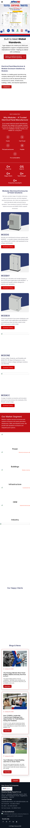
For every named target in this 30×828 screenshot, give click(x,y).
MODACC (5, 395)
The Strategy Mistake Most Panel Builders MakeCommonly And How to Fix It (14, 674)
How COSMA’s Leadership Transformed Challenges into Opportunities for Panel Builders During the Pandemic (13, 718)
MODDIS (5, 235)
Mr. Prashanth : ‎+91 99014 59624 (11, 803)
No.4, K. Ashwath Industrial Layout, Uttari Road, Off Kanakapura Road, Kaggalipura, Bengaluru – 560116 (15, 795)
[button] (1, 32)
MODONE (5, 355)
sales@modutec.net (22, 801)
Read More (7, 686)
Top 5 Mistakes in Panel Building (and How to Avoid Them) (13, 761)
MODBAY (5, 276)
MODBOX (5, 316)
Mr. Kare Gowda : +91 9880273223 (11, 808)
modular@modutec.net (9, 801)
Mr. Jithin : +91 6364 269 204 (9, 806)
